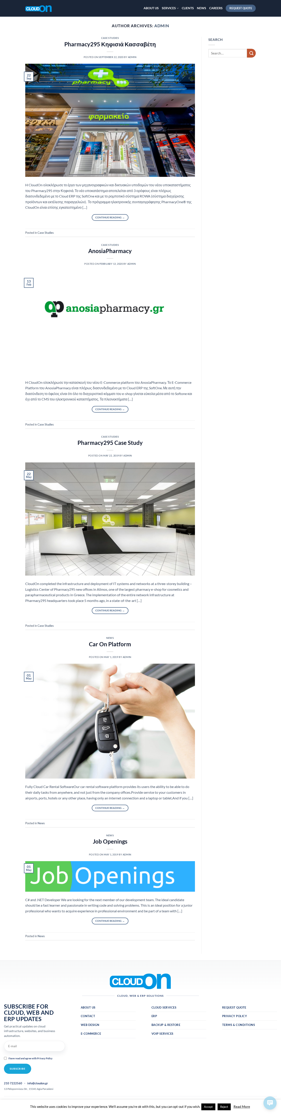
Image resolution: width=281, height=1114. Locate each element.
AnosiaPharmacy (110, 251)
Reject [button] (224, 1107)
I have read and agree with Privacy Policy (30, 1058)
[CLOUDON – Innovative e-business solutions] (47, 8)
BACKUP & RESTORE (165, 1025)
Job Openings (110, 841)
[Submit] (251, 53)
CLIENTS (188, 8)
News (110, 637)
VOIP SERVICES (162, 1033)
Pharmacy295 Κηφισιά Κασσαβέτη (110, 44)
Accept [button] (208, 1107)
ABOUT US (151, 8)
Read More (242, 1107)
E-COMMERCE (91, 1033)
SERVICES (169, 8)
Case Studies (110, 37)
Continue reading (110, 217)
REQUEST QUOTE (234, 1007)
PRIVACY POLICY (234, 1016)
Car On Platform (110, 644)
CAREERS (216, 8)
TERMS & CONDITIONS (238, 1025)
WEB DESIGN (90, 1025)
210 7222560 (13, 1083)
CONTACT (88, 1016)
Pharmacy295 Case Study (110, 442)
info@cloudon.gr (37, 1083)
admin (161, 25)
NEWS (201, 8)
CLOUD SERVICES (163, 1007)
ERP (154, 1016)
